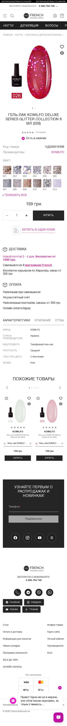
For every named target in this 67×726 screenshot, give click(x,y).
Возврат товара (55, 625)
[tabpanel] (33, 72)
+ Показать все (14, 195)
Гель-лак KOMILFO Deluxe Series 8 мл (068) (49, 434)
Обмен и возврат (11, 646)
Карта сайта (53, 632)
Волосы (51, 26)
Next (60, 388)
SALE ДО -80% (10, 660)
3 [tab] (33, 387)
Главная (8, 35)
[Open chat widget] (58, 717)
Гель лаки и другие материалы (43, 35)
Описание (42, 320)
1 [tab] (29, 387)
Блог (49, 653)
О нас (6, 625)
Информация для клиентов (17, 639)
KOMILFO (57, 152)
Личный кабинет (55, 639)
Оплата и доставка (12, 632)
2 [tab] (31, 387)
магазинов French (38, 265)
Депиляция (29, 26)
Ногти (8, 26)
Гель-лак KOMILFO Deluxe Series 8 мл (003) (18, 434)
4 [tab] (35, 387)
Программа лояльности (15, 653)
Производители (55, 646)
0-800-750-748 (46, 6)
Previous (7, 388)
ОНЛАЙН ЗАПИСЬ (12, 667)
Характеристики (16, 320)
